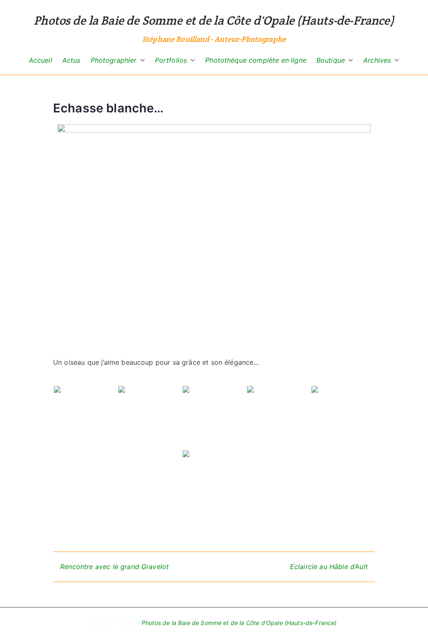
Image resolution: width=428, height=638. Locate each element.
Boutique (330, 60)
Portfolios (171, 60)
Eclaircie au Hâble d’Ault (329, 566)
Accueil (40, 60)
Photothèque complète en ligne (255, 60)
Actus (71, 60)
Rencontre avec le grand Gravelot (114, 566)
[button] (141, 60)
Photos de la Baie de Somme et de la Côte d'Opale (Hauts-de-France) (214, 20)
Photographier (114, 60)
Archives (377, 60)
